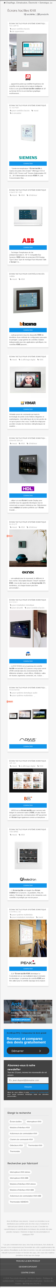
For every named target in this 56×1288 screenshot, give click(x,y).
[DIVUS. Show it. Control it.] (28, 739)
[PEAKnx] (28, 961)
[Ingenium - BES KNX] (28, 797)
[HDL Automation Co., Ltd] (28, 488)
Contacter (28, 163)
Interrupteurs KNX (34, 1122)
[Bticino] (28, 323)
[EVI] (28, 653)
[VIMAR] (28, 402)
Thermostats (15, 1151)
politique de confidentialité (39, 1092)
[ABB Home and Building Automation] (28, 240)
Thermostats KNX (35, 1145)
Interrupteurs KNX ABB (19, 1178)
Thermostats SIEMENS (19, 1202)
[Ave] (28, 76)
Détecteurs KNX (16, 1145)
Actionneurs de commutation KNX (23, 1134)
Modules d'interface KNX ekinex (23, 1184)
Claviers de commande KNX (21, 1139)
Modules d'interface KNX (20, 1128)
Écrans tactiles (16, 1122)
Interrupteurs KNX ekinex (20, 1172)
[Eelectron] (28, 878)
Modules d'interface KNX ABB (22, 1190)
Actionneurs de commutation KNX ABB (25, 1196)
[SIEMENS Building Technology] (28, 157)
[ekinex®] (28, 572)
